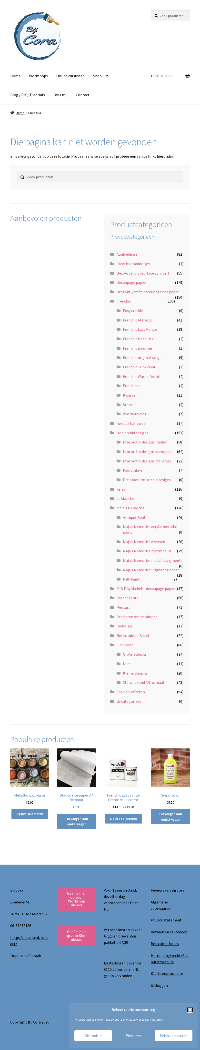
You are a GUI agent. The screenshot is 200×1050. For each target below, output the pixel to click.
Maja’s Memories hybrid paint (147, 550)
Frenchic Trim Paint (139, 366)
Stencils (129, 404)
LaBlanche (125, 498)
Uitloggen (159, 985)
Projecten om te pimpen (137, 616)
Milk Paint (131, 579)
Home (15, 75)
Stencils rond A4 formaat (144, 682)
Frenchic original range (142, 357)
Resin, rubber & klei (133, 635)
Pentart (123, 607)
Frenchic (124, 301)
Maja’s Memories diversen (144, 541)
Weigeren (133, 1035)
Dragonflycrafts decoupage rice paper (148, 291)
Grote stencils (135, 654)
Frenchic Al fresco (137, 320)
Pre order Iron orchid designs (147, 479)
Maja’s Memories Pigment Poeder (151, 569)
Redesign (124, 626)
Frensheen (131, 385)
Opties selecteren (29, 814)
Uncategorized (129, 701)
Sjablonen (125, 644)
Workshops (38, 75)
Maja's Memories (130, 507)
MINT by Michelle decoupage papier (146, 588)
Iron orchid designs (132, 432)
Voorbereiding (135, 413)
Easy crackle (133, 310)
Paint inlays (132, 470)
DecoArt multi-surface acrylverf (143, 273)
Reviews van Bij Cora (167, 890)
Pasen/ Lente (128, 597)
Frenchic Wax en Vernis (141, 376)
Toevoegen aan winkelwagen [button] (76, 821)
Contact (83, 94)
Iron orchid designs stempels (147, 451)
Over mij (60, 94)
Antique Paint (134, 517)
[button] (190, 1009)
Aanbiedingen (128, 254)
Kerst (127, 663)
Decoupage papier (132, 282)
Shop (97, 75)
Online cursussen (70, 75)
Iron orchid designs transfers (147, 461)
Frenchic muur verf (138, 348)
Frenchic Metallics (138, 338)
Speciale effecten (131, 691)
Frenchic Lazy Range (140, 329)
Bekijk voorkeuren (173, 1035)
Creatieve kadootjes (133, 263)
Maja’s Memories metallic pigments (152, 560)
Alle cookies (93, 1035)
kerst (121, 489)
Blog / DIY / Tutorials (27, 94)
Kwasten (130, 395)
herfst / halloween (132, 423)
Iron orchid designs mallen (145, 442)
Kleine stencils (135, 673)
